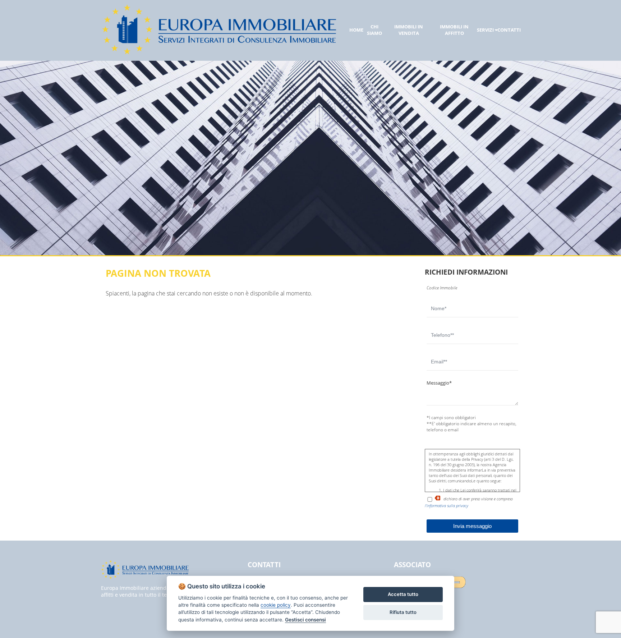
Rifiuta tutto (403, 612)
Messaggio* (439, 383)
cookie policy (276, 605)
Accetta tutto (403, 594)
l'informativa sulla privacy (446, 505)
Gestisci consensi (305, 620)
